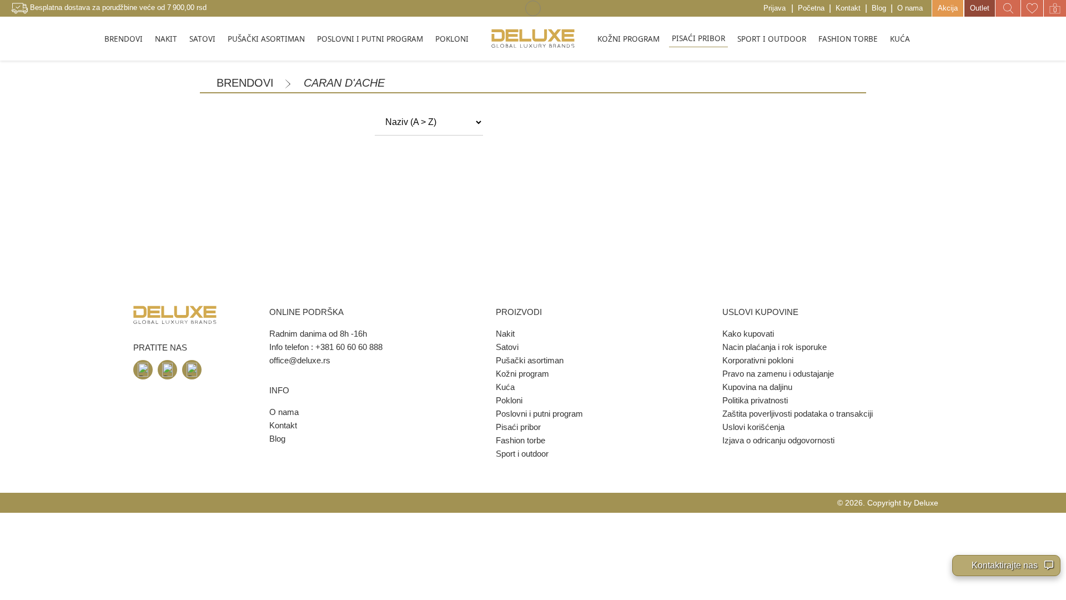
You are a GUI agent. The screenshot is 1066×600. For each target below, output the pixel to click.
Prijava (774, 8)
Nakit (505, 333)
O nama (910, 8)
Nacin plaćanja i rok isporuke (774, 347)
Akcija (948, 8)
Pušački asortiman (530, 360)
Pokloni (509, 400)
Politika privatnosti (755, 400)
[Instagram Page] (167, 369)
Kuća (505, 387)
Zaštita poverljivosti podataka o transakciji (797, 413)
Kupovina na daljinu (757, 387)
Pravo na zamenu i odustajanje (778, 373)
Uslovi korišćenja (753, 427)
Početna (811, 8)
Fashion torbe (520, 440)
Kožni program (522, 373)
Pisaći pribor (518, 427)
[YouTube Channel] (192, 369)
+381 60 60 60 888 (349, 347)
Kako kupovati (748, 333)
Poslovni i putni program (539, 413)
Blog (879, 8)
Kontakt (848, 8)
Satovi (507, 347)
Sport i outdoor (522, 453)
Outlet (979, 8)
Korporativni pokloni (757, 360)
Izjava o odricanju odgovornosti (778, 440)
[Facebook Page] (143, 369)
